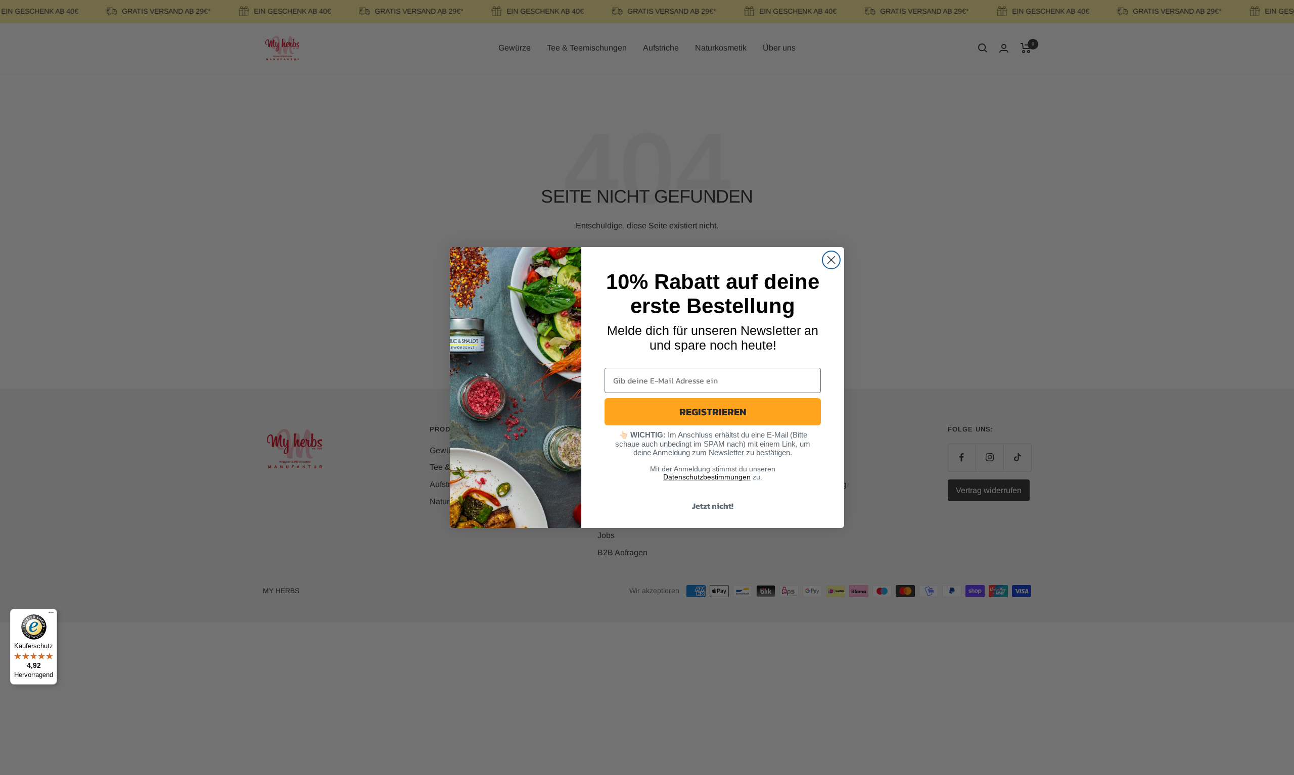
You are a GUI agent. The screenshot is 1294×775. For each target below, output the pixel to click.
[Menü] (51, 615)
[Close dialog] (831, 260)
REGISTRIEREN (713, 411)
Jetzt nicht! (712, 506)
